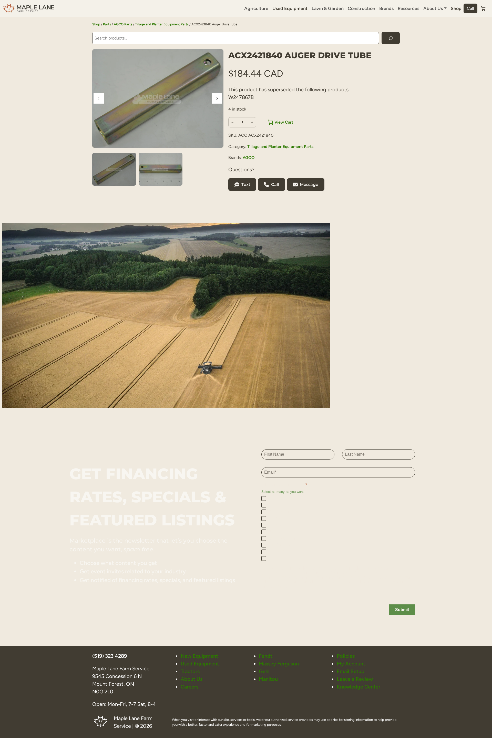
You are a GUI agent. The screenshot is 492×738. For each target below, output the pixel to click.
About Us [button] (433, 8)
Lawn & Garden (328, 8)
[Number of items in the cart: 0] (483, 8)
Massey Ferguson (279, 664)
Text (245, 184)
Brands (386, 8)
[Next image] (217, 98)
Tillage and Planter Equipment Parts (162, 24)
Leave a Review (355, 679)
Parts (107, 24)
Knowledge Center (358, 687)
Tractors (190, 671)
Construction (361, 8)
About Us (191, 679)
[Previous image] (99, 98)
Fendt (265, 656)
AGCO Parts (123, 24)
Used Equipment (290, 8)
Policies (346, 656)
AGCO (249, 157)
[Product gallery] (157, 98)
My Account (351, 664)
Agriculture (256, 8)
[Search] (391, 38)
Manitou (268, 679)
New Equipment (199, 656)
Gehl (264, 671)
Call (470, 8)
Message (309, 184)
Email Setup (350, 671)
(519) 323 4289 (109, 656)
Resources (408, 8)
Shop (456, 8)
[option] (160, 169)
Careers (189, 687)
